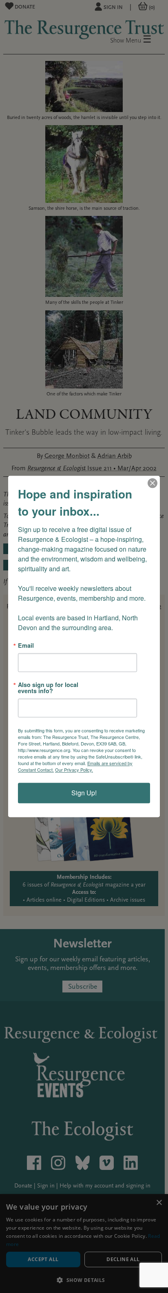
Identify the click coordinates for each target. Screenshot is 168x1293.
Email (26, 645)
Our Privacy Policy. (74, 770)
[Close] (152, 483)
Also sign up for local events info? (48, 688)
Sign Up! (84, 793)
